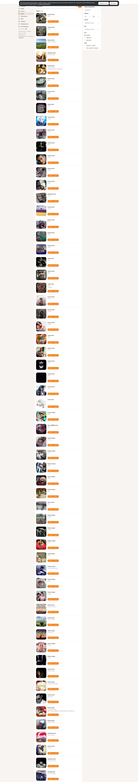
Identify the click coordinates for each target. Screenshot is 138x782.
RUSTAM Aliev (51, 772)
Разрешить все (104, 3)
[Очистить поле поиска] (77, 6)
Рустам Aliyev (51, 476)
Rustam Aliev (51, 14)
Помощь (29, 31)
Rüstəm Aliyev (51, 656)
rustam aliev (51, 104)
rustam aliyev (51, 553)
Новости (21, 33)
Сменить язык (22, 29)
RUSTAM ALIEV (52, 53)
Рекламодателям (22, 31)
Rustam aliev (51, 130)
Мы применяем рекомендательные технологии (26, 36)
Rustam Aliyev (51, 412)
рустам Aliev (51, 502)
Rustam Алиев (51, 463)
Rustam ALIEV (51, 566)
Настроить (113, 3)
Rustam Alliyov (52, 541)
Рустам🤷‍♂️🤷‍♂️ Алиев (53, 425)
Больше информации (44, 4)
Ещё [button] (24, 33)
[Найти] (80, 6)
